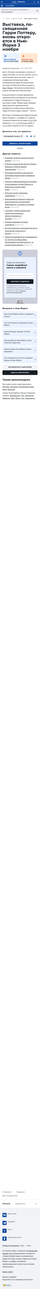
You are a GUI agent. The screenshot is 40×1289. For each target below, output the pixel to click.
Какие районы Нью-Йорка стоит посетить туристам (18, 341)
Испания (14, 387)
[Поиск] (34, 2)
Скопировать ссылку (12, 136)
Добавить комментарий (20, 143)
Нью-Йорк (15, 398)
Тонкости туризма (4, 18)
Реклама (6, 1204)
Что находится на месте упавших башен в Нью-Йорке (18, 359)
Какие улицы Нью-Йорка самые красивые (17, 350)
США (7, 18)
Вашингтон (15, 396)
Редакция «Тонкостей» (10, 68)
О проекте (6, 1192)
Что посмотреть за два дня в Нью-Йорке (18, 324)
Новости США (17, 18)
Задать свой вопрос (20, 373)
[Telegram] (31, 136)
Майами (6, 398)
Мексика (11, 389)
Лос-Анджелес (27, 396)
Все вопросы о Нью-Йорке (20, 367)
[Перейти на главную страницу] (18, 2)
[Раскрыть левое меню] (2, 2)
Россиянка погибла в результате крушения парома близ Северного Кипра (20, 175)
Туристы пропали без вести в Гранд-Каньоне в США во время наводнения (21, 166)
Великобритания (26, 387)
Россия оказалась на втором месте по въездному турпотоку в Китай (21, 230)
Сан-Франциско (28, 398)
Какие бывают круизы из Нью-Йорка (17, 333)
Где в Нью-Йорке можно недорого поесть (19, 315)
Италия (5, 387)
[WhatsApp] (34, 136)
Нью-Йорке (7, 88)
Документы (20, 1204)
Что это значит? (7, 12)
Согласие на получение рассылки (16, 291)
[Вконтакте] (27, 136)
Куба (4, 389)
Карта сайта (7, 1272)
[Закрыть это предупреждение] (37, 10)
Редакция (21, 1192)
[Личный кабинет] (38, 2)
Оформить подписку (20, 281)
